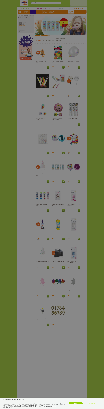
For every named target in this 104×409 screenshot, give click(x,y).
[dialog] (52, 403)
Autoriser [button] (76, 403)
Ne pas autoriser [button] (92, 403)
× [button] (102, 398)
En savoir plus (54, 406)
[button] (34, 407)
